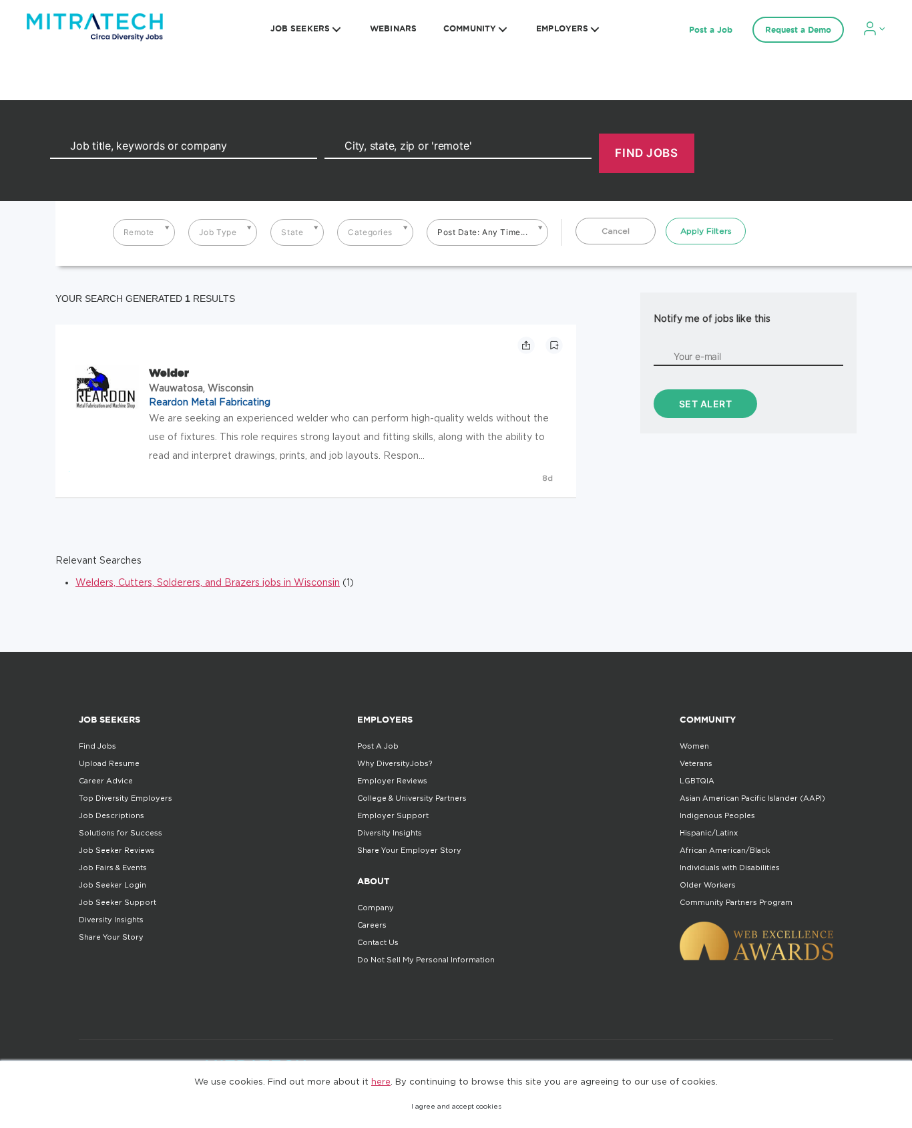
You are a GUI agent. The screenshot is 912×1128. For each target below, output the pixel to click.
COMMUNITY (469, 28)
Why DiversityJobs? (394, 763)
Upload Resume (109, 763)
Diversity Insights (111, 920)
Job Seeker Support (117, 902)
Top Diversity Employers (125, 798)
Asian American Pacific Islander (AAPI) (752, 798)
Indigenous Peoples (717, 815)
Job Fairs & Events (113, 868)
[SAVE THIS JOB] (554, 345)
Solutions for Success (120, 833)
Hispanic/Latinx (709, 833)
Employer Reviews (392, 781)
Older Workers (708, 885)
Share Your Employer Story (409, 850)
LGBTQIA (697, 781)
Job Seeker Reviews (117, 850)
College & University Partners (412, 798)
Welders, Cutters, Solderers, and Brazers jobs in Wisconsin (207, 582)
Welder (169, 373)
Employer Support (393, 815)
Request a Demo (798, 29)
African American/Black (725, 850)
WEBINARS (393, 28)
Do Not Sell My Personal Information (426, 960)
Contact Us (378, 942)
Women (694, 746)
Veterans (696, 763)
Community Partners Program (736, 902)
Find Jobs (97, 746)
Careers (372, 925)
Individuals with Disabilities (730, 868)
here (381, 1081)
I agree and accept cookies (456, 1106)
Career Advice (106, 781)
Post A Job (378, 746)
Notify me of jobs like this (712, 318)
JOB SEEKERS (300, 28)
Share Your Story (111, 937)
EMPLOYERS (562, 28)
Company (375, 908)
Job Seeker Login (112, 885)
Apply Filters (706, 230)
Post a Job (710, 29)
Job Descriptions (111, 815)
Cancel (616, 230)
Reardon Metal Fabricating (209, 402)
